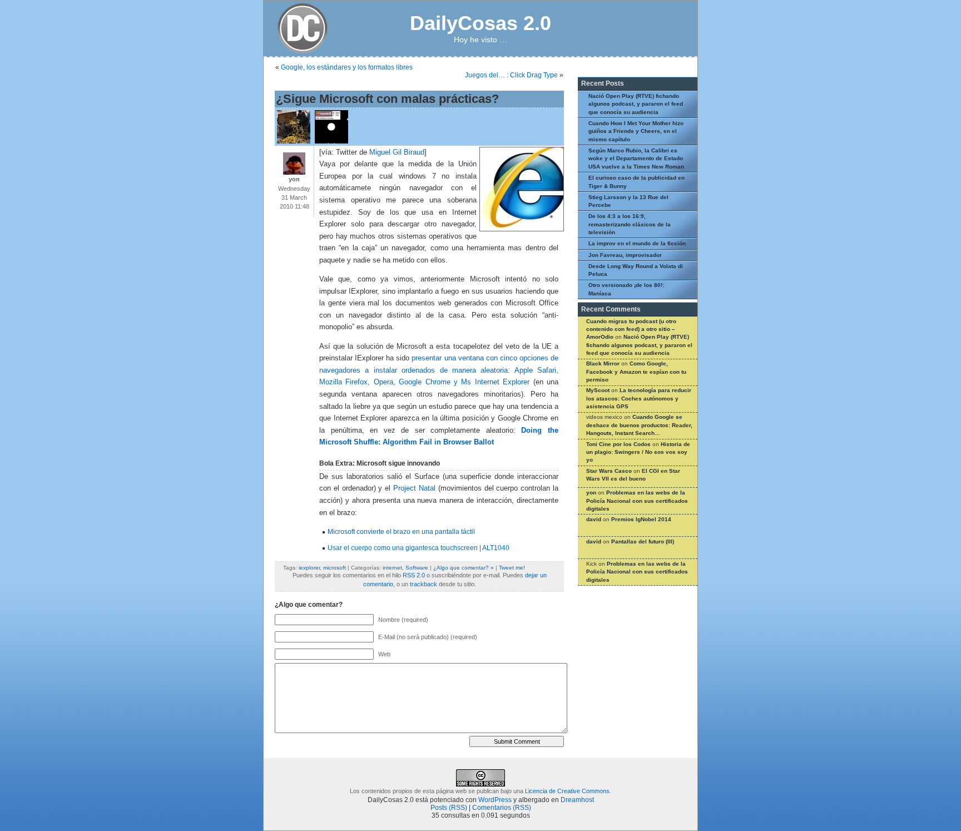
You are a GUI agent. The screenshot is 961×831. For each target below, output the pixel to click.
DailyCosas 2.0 (480, 23)
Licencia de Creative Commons (567, 791)
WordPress (495, 800)
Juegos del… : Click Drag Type (511, 75)
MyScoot (598, 390)
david (593, 519)
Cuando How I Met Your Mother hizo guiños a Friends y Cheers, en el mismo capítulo (635, 131)
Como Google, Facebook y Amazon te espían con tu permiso (636, 371)
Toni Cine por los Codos (618, 444)
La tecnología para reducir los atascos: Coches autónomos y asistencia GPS (638, 398)
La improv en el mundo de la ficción (637, 243)
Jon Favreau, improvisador (625, 255)
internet (392, 568)
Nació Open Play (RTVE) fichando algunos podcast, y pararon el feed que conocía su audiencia (635, 104)
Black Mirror (603, 363)
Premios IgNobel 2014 (641, 519)
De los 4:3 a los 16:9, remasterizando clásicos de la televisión (629, 224)
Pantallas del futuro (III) (642, 541)
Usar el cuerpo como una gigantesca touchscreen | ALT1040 (418, 548)
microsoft (334, 568)
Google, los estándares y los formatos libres (347, 67)
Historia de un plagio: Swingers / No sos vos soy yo (638, 452)
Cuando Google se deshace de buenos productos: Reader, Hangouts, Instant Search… (639, 425)
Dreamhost (577, 800)
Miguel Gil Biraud (396, 152)
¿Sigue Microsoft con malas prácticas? (387, 99)
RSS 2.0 (414, 575)
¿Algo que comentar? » (463, 568)
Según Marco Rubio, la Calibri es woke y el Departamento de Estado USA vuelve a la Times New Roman (636, 158)
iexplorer (309, 568)
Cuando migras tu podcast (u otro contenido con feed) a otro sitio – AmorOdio (631, 329)
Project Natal (414, 488)
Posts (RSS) (448, 808)
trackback (423, 584)
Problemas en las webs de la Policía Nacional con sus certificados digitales (637, 500)
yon (591, 492)
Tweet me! (512, 568)
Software (416, 568)
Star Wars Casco (609, 471)
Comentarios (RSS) (501, 808)
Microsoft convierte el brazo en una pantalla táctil (401, 532)
